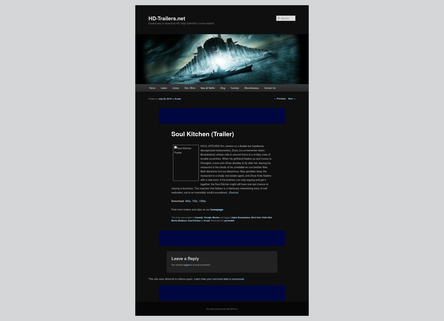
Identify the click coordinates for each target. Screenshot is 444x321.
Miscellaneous (252, 88)
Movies (216, 217)
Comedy (199, 217)
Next (292, 98)
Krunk (178, 98)
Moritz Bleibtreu (179, 220)
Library (175, 88)
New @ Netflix (208, 88)
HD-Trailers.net (166, 18)
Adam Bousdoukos (240, 217)
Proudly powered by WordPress (222, 308)
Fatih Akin (267, 217)
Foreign (207, 217)
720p (195, 201)
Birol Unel (256, 217)
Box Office (190, 88)
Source (234, 192)
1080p (202, 201)
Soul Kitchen (194, 220)
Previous (280, 98)
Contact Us (270, 88)
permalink (229, 220)
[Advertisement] (222, 238)
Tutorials (234, 88)
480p (188, 201)
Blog (223, 88)
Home (152, 88)
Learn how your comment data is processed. (219, 279)
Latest (164, 88)
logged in (187, 264)
